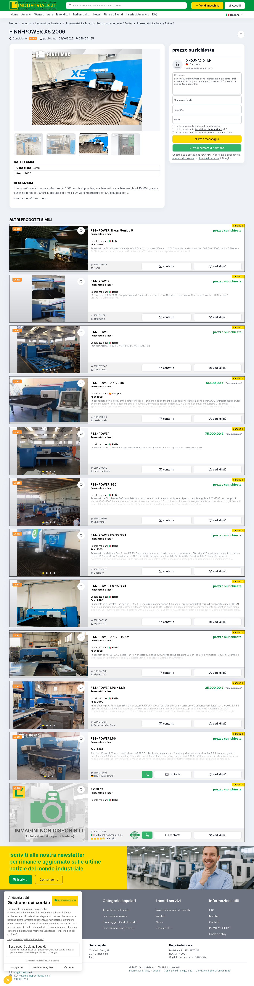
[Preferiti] (241, 34)
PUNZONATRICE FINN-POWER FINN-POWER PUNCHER (120, 345)
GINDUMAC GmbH (198, 60)
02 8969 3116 (20, 979)
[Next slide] (152, 90)
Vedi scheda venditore (198, 68)
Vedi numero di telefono (208, 148)
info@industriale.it (23, 972)
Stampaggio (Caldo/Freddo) (120, 922)
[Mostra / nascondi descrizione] (31, 198)
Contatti (214, 922)
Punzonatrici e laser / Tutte (114, 23)
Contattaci (47, 879)
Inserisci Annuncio (137, 14)
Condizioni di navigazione (208, 129)
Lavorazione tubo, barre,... (119, 928)
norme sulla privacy (183, 158)
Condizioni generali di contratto (211, 132)
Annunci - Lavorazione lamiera (41, 23)
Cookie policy (217, 934)
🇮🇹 (233, 15)
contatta (168, 266)
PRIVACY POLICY (219, 928)
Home (14, 14)
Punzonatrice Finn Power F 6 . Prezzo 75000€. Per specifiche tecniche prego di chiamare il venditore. (146, 447)
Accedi (236, 5)
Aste (50, 14)
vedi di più (219, 266)
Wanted (39, 14)
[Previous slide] (22, 90)
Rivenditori (63, 14)
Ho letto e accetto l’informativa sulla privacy (198, 126)
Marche (213, 916)
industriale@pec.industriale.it (34, 975)
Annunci (26, 14)
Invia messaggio (208, 139)
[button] (43, 370)
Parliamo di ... (81, 14)
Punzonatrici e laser (78, 23)
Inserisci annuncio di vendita (173, 910)
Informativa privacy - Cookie (144, 970)
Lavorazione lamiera (115, 916)
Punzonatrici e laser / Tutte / (155, 23)
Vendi (209, 5)
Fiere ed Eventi (113, 14)
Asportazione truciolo (116, 910)
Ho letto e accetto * (201, 129)
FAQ (154, 14)
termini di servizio (209, 158)
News (97, 14)
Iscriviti (22, 879)
